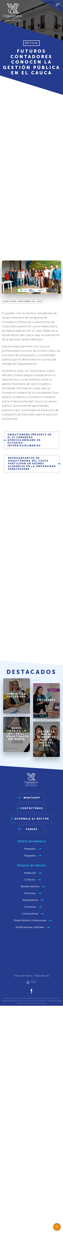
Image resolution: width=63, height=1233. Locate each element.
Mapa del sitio (42, 975)
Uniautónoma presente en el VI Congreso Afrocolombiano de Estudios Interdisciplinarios (29, 440)
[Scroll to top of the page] (31, 991)
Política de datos (23, 975)
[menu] (58, 6)
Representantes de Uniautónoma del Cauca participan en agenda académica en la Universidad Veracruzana (32, 463)
